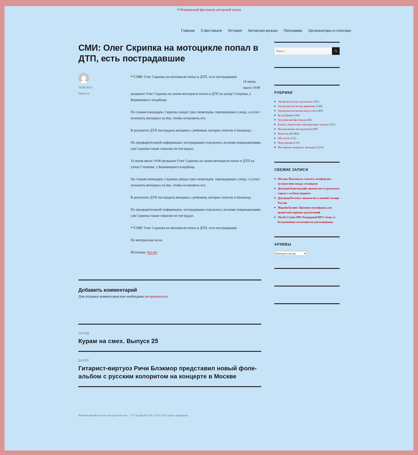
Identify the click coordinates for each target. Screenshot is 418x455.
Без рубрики (285, 115)
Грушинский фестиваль (292, 120)
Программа (293, 30)
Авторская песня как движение (296, 106)
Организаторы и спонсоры (329, 30)
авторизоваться (156, 296)
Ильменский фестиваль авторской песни (102, 415)
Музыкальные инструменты (295, 129)
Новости (83, 93)
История (235, 30)
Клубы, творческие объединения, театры (303, 124)
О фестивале (211, 30)
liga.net (152, 252)
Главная (188, 30)
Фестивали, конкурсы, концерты (297, 147)
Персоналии (285, 143)
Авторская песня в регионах (295, 101)
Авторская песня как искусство (297, 111)
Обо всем (283, 138)
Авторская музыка (263, 30)
